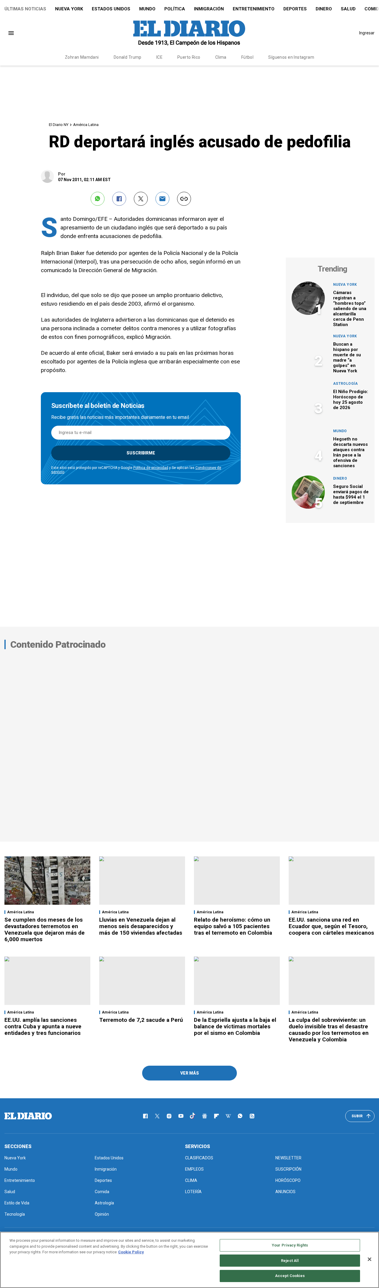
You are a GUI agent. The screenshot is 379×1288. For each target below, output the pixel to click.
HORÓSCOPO (288, 1180)
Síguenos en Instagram (291, 57)
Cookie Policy (131, 1252)
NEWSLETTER (288, 1157)
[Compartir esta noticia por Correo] (162, 199)
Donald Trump (128, 57)
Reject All (290, 1260)
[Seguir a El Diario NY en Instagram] (169, 1116)
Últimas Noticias (25, 9)
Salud (348, 9)
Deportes (295, 9)
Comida (102, 1191)
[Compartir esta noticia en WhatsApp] (98, 199)
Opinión (102, 1214)
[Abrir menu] (11, 33)
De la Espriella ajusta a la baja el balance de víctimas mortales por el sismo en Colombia (235, 1026)
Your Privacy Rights (290, 1245)
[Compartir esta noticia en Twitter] (141, 199)
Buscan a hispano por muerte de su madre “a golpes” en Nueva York (347, 357)
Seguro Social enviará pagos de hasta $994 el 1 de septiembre (351, 494)
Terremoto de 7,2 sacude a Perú (141, 1019)
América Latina (86, 124)
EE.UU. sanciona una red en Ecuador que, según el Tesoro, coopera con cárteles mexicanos (331, 926)
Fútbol (247, 57)
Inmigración (209, 9)
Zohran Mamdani (82, 57)
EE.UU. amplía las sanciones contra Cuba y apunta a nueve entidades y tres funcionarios (42, 1026)
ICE (159, 57)
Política (174, 9)
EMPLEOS (194, 1169)
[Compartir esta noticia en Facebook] (119, 199)
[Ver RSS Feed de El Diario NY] (252, 1116)
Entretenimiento (253, 9)
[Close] (369, 1259)
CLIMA (191, 1180)
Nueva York (69, 9)
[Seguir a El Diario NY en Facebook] (145, 1116)
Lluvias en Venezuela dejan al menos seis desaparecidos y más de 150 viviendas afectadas (140, 926)
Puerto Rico (188, 57)
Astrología (345, 384)
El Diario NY (58, 124)
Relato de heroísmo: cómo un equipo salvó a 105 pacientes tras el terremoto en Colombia (233, 926)
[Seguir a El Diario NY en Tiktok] (193, 1116)
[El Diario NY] (189, 33)
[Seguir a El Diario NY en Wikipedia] (228, 1116)
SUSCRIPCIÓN (288, 1169)
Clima (221, 57)
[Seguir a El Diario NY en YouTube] (181, 1116)
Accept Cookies (290, 1275)
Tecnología (14, 1214)
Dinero (324, 9)
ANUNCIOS (285, 1191)
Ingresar (367, 33)
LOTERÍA (193, 1191)
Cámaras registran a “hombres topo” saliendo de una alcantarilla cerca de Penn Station (349, 308)
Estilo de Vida (16, 1203)
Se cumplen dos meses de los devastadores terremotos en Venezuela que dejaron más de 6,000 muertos (44, 929)
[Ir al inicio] (28, 1116)
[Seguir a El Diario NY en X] (157, 1116)
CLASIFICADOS (199, 1157)
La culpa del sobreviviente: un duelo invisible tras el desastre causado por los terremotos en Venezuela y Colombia (329, 1029)
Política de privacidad (150, 468)
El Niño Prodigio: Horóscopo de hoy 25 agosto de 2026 (350, 399)
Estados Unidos (111, 9)
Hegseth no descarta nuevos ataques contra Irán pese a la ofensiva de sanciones (350, 452)
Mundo (147, 9)
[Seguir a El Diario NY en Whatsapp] (240, 1116)
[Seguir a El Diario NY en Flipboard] (216, 1116)
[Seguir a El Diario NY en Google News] (205, 1116)
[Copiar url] (184, 199)
